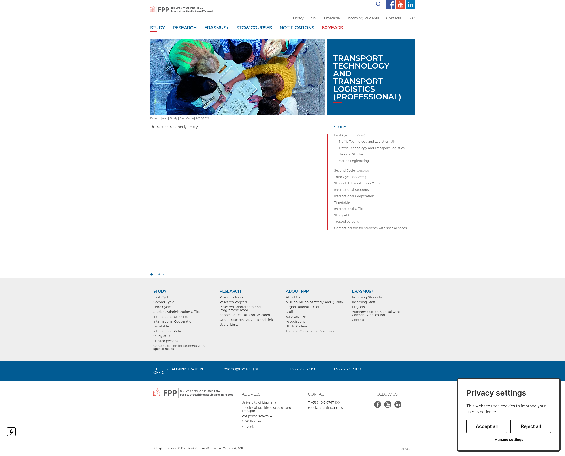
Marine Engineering (354, 160)
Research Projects (233, 302)
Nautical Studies (351, 154)
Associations (295, 321)
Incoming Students (363, 18)
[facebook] (390, 4)
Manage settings (508, 439)
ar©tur (406, 449)
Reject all (531, 426)
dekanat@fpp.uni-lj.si (327, 408)
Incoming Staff (363, 302)
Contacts (393, 18)
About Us (293, 297)
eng (165, 118)
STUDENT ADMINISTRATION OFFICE (178, 371)
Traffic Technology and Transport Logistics (372, 148)
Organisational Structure (305, 307)
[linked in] (399, 402)
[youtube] (400, 4)
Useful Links (229, 325)
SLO (412, 18)
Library (298, 18)
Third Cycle (162, 307)
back (160, 274)
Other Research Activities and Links (247, 320)
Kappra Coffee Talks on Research (245, 315)
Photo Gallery (296, 326)
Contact (358, 320)
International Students (170, 317)
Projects (358, 307)
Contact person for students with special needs (179, 347)
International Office (168, 331)
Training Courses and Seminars (310, 331)
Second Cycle (163, 302)
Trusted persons (165, 341)
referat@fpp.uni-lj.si (241, 369)
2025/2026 (202, 118)
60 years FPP (296, 317)
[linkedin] (410, 4)
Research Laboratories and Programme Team (240, 308)
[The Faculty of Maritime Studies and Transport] (181, 7)
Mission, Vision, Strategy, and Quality (314, 302)
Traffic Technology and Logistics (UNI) (368, 141)
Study (173, 118)
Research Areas (231, 297)
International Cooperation (173, 321)
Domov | (156, 118)
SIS (313, 18)
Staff (289, 312)
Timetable (332, 18)
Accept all (487, 426)
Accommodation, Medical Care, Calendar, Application (376, 313)
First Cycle (187, 118)
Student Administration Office (176, 312)
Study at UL (162, 336)
